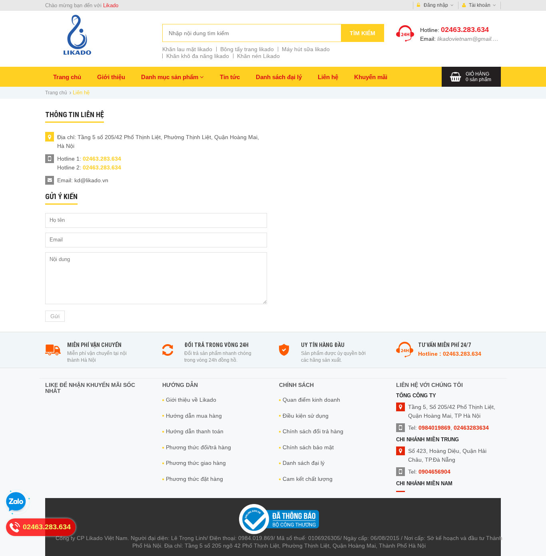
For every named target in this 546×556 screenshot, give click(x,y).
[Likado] (77, 35)
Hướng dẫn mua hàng (194, 416)
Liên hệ (328, 77)
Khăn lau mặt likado (187, 49)
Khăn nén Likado (258, 56)
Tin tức (230, 77)
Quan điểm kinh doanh (311, 400)
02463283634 (471, 427)
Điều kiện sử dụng (306, 416)
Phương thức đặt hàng (194, 479)
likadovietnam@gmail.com (470, 39)
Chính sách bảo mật (308, 447)
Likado (110, 5)
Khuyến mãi (370, 77)
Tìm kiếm (362, 33)
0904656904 (434, 471)
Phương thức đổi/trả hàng (198, 447)
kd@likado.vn (91, 180)
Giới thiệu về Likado (191, 400)
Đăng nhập (435, 5)
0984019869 (434, 427)
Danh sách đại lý (279, 77)
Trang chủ (67, 77)
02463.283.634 (465, 30)
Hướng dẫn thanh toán (194, 431)
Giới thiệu (111, 77)
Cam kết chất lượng (308, 479)
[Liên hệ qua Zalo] (16, 502)
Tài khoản (480, 5)
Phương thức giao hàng (196, 463)
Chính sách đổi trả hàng (313, 431)
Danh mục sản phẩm (170, 77)
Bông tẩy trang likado (247, 49)
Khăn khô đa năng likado (197, 56)
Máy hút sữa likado (306, 49)
